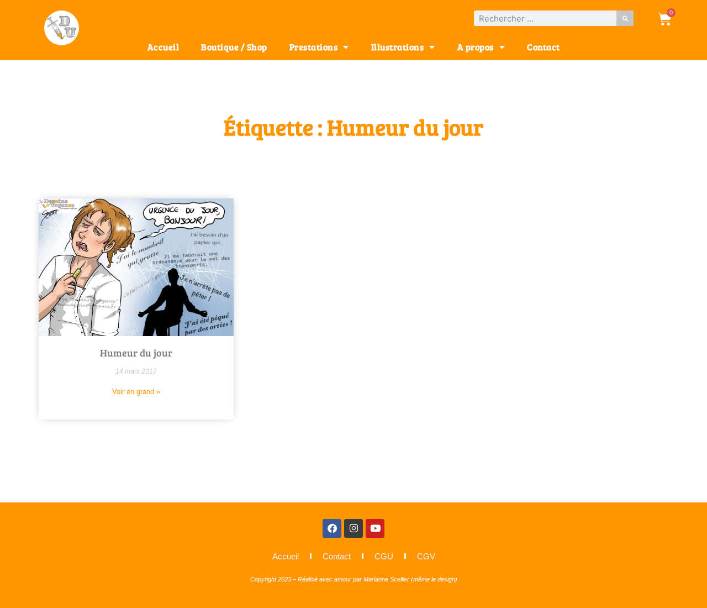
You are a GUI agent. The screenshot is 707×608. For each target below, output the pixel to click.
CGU (383, 556)
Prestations (313, 47)
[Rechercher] (625, 18)
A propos (475, 47)
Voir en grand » (136, 391)
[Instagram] (353, 528)
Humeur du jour (136, 352)
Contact (543, 47)
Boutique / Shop (234, 47)
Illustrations (397, 47)
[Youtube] (375, 528)
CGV (426, 556)
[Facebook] (332, 528)
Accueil (163, 47)
